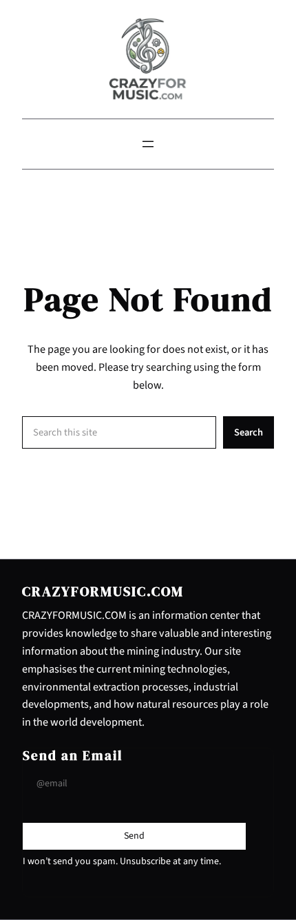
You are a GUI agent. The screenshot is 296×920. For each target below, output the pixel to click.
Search (248, 432)
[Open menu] (148, 144)
